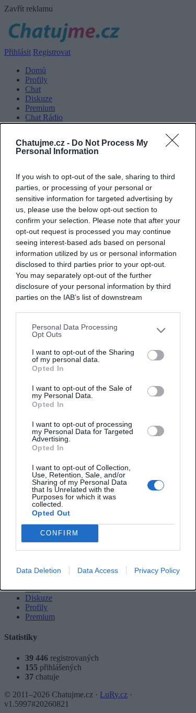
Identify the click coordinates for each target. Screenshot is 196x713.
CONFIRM (59, 533)
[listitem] (98, 330)
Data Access (97, 570)
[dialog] (98, 356)
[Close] (176, 144)
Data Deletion (38, 570)
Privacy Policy (157, 570)
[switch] (155, 355)
